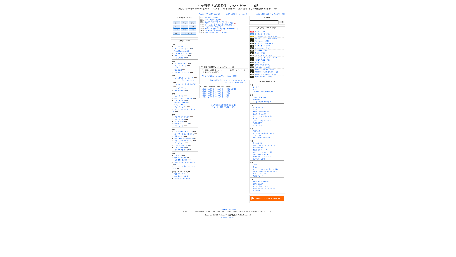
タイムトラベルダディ (182, 49)
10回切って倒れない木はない (263, 91)
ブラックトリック (180, 66)
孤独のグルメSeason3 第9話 (265, 74)
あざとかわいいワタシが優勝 (263, 152)
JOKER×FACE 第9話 (263, 60)
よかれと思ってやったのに (262, 157)
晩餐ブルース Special (182, 174)
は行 (192, 26)
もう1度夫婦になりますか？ (184, 78)
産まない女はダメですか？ (262, 102)
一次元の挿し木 (179, 58)
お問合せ (232, 217)
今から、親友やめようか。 (183, 141)
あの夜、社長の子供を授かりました (265, 171)
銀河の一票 (256, 99)
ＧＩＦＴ (256, 87)
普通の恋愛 (178, 70)
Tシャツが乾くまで (181, 145)
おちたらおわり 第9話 (212, 19)
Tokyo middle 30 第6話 (213, 27)
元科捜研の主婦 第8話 (262, 67)
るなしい (256, 167)
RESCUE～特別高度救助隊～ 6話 (266, 72)
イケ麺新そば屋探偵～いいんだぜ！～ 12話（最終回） (218, 89)
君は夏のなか (179, 121)
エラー (255, 89)
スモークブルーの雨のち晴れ (263, 116)
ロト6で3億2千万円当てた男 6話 (266, 36)
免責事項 (224, 217)
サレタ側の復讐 (258, 147)
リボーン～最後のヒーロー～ (263, 121)
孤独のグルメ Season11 (261, 182)
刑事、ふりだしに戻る (260, 174)
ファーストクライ (180, 107)
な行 (184, 26)
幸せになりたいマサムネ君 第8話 (216, 32)
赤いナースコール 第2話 (263, 55)
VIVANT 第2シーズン (181, 53)
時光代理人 (256, 191)
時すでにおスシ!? (259, 125)
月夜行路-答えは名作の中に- (262, 137)
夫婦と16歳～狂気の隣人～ (183, 138)
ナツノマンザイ (179, 46)
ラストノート (179, 126)
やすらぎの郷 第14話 (262, 65)
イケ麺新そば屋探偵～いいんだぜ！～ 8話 (214, 97)
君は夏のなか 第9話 (211, 17)
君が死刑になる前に (259, 159)
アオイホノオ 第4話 (262, 41)
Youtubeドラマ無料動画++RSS (267, 198)
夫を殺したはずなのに (182, 72)
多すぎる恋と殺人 (259, 107)
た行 (176, 26)
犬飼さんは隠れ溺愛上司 (261, 112)
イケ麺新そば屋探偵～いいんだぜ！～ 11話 (215, 91)
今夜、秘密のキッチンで (261, 154)
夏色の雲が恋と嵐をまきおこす (185, 162)
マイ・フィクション (181, 55)
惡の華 (255, 165)
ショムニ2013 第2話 (262, 48)
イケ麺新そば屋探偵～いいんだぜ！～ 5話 (227, 5)
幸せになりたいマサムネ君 (183, 98)
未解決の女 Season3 (260, 150)
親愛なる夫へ (179, 136)
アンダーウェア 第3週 (262, 46)
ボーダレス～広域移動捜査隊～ (263, 133)
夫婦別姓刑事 (257, 123)
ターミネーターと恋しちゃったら (264, 188)
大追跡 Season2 (180, 103)
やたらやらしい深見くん (261, 114)
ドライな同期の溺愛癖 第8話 (214, 21)
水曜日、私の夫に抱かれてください (265, 145)
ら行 (192, 30)
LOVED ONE (257, 135)
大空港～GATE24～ (181, 124)
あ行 (176, 23)
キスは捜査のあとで (181, 63)
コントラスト (179, 96)
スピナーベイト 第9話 (212, 30)
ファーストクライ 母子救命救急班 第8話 (218, 25)
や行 (184, 30)
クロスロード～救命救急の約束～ (185, 84)
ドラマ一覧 (188, 33)
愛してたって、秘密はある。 (265, 43)
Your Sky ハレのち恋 (181, 51)
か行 (184, 23)
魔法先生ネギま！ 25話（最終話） (266, 39)
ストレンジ (178, 155)
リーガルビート (179, 143)
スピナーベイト (179, 100)
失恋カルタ (256, 131)
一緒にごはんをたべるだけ (183, 132)
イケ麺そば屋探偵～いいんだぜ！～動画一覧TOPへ (220, 76)
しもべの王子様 (179, 147)
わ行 (176, 33)
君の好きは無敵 (179, 90)
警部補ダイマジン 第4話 (263, 77)
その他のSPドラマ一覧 (182, 178)
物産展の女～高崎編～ (182, 176)
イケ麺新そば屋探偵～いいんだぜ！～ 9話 (214, 95)
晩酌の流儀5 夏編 (180, 158)
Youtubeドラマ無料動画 (228, 209)
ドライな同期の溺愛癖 (182, 117)
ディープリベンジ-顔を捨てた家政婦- (265, 169)
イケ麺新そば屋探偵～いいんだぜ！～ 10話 (215, 93)
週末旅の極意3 (258, 184)
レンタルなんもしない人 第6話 (266, 58)
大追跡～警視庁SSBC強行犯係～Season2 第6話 (221, 29)
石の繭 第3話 (260, 53)
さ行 (192, 23)
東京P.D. (256, 118)
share (255, 110)
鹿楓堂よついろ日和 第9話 (264, 69)
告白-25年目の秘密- (181, 160)
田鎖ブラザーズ (258, 176)
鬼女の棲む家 (257, 143)
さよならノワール (180, 88)
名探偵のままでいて (181, 150)
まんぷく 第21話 (261, 31)
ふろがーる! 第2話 (261, 50)
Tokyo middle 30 (180, 105)
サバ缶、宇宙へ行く (259, 97)
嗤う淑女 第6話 (260, 62)
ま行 (176, 30)
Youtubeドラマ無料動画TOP (235, 82)
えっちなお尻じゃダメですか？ (185, 80)
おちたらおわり (179, 119)
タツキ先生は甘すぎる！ (261, 186)
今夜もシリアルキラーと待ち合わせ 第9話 (219, 23)
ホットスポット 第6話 (262, 34)
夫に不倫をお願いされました (184, 134)
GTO (176, 68)
